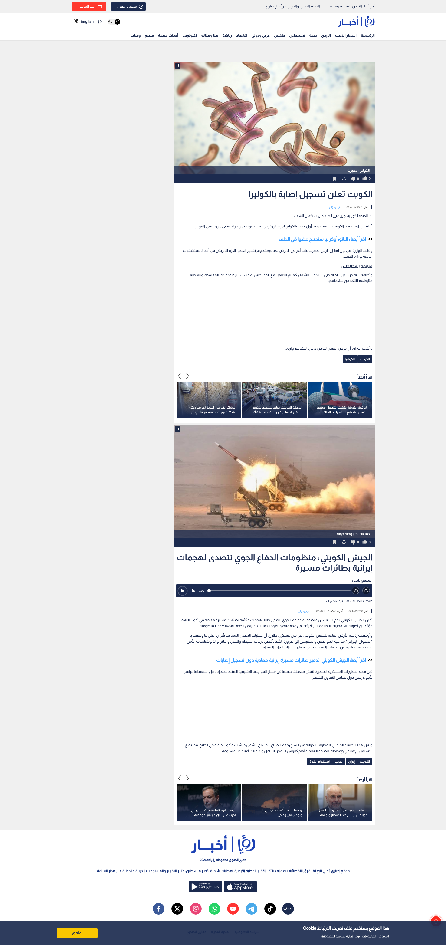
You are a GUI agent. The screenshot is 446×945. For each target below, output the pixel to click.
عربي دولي (335, 207)
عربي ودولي (260, 35)
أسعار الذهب (346, 35)
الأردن (326, 35)
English (87, 21)
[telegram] (251, 909)
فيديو (149, 35)
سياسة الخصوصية (333, 936)
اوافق (77, 933)
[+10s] (366, 591)
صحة (313, 35)
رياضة (227, 35)
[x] (177, 909)
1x (193, 590)
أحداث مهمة (168, 35)
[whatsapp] (214, 909)
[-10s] (356, 591)
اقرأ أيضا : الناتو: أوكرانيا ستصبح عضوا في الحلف (322, 239)
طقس (279, 35)
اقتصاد (241, 35)
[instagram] (196, 909)
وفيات (135, 35)
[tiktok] (270, 909)
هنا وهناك (209, 35)
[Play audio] (182, 590)
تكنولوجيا (189, 35)
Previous (187, 376)
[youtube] (233, 909)
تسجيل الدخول (127, 6)
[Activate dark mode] (114, 21)
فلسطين (297, 35)
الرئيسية (368, 35)
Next (179, 376)
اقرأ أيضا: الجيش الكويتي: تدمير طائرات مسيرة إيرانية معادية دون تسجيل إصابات (291, 660)
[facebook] (158, 909)
